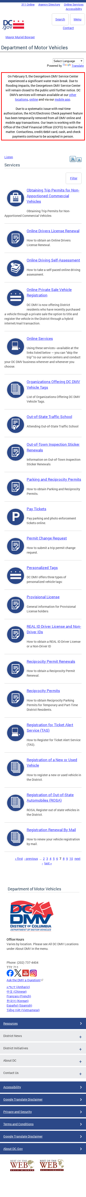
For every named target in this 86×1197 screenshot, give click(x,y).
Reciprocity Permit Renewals (51, 661)
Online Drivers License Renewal (53, 230)
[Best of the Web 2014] (22, 1171)
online (33, 99)
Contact (68, 28)
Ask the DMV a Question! (24, 980)
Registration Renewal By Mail (51, 829)
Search (60, 19)
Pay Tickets (36, 508)
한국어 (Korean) (18, 1001)
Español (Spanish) (19, 1005)
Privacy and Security (17, 1112)
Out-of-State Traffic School (49, 416)
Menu (77, 19)
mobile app (62, 99)
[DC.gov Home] (13, 29)
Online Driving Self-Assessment (53, 260)
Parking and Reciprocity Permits (54, 479)
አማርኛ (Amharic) (18, 987)
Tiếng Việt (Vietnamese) (23, 1010)
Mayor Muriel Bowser (20, 37)
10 (71, 858)
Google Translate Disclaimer (23, 1099)
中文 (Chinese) (17, 991)
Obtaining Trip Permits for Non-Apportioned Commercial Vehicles (53, 196)
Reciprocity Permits (43, 690)
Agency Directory (49, 4)
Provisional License (43, 596)
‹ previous (31, 858)
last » (48, 863)
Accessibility (74, 9)
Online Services (74, 4)
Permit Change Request (47, 538)
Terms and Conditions (18, 1124)
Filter (73, 178)
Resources (10, 1023)
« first (19, 858)
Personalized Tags (42, 567)
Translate (78, 66)
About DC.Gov (13, 1149)
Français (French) (19, 996)
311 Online (28, 4)
